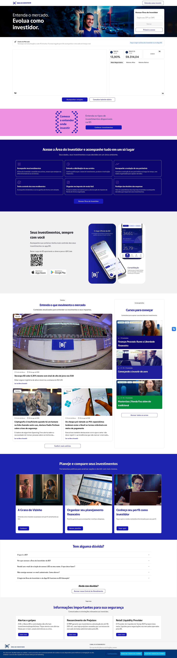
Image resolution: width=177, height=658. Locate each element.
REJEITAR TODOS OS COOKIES (131, 653)
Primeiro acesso (149, 30)
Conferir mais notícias (62, 446)
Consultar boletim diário (102, 100)
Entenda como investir (153, 3)
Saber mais (23, 634)
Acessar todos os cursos (139, 415)
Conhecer (23, 528)
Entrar (149, 24)
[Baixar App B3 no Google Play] (58, 272)
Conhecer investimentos (104, 127)
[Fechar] (173, 653)
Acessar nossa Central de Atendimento (88, 591)
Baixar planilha (75, 528)
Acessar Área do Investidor (88, 201)
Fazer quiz (122, 528)
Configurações (112, 653)
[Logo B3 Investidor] (22, 3)
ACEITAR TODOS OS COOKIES (155, 653)
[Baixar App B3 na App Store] (38, 272)
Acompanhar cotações (75, 100)
